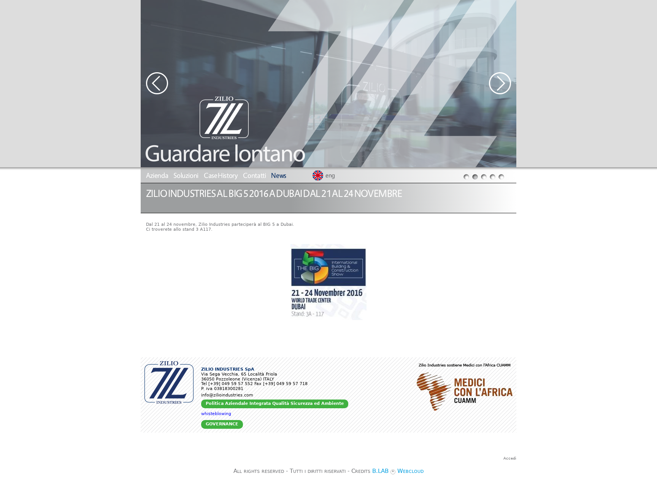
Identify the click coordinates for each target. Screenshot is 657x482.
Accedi (509, 458)
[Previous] (154, 83)
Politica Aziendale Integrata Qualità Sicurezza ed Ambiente (275, 403)
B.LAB (380, 471)
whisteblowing (216, 413)
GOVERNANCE (222, 424)
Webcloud (410, 471)
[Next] (502, 83)
